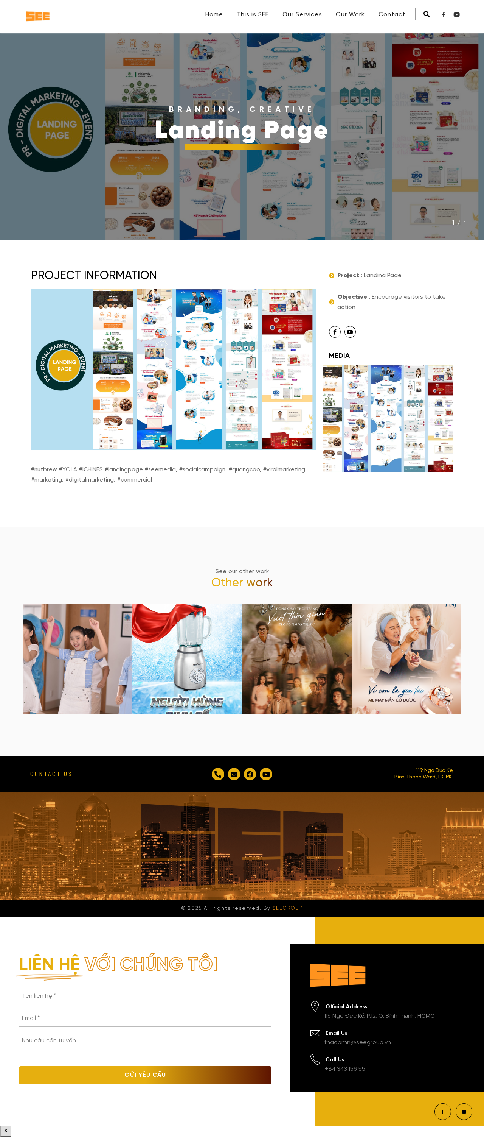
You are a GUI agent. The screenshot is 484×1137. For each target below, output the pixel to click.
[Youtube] (350, 332)
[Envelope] (234, 774)
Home (214, 14)
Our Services (302, 14)
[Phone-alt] (218, 774)
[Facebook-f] (335, 332)
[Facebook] (250, 774)
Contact (392, 14)
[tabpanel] (242, 136)
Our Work (350, 14)
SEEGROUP (288, 908)
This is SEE (253, 14)
